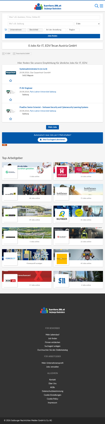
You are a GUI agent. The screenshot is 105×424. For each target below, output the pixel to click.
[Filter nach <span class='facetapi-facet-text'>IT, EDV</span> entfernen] (3, 53)
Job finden (52, 339)
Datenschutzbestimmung (52, 391)
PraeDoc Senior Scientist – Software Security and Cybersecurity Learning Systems (54, 107)
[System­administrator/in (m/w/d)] (11, 73)
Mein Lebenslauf (52, 335)
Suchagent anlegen (52, 346)
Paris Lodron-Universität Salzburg (43, 92)
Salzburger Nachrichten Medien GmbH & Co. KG (31, 421)
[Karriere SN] (48, 6)
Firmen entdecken (52, 342)
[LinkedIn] (57, 320)
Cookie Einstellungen (52, 395)
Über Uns (52, 384)
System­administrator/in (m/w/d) (33, 69)
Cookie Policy (52, 399)
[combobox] (54, 17)
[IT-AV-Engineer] (11, 92)
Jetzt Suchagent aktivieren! (54, 140)
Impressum (52, 403)
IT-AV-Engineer (26, 88)
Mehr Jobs (52, 127)
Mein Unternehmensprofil (52, 363)
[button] (6, 29)
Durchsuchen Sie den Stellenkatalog (52, 350)
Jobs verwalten (52, 367)
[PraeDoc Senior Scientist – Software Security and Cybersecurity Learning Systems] (11, 111)
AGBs (52, 387)
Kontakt (52, 380)
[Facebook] (48, 320)
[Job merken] (11, 80)
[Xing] (53, 320)
